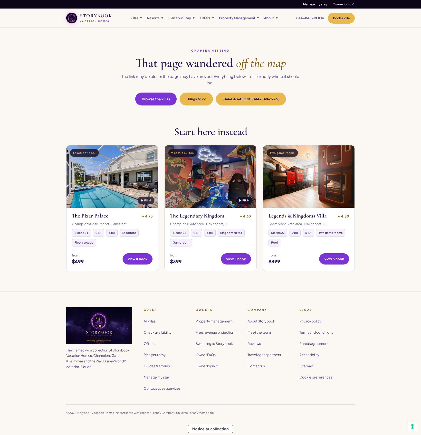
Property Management (239, 18)
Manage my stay (315, 4)
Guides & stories (157, 366)
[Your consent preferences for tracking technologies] (412, 426)
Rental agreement (313, 343)
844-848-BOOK (310, 18)
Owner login (344, 4)
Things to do (196, 99)
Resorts (155, 18)
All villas (149, 321)
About (271, 18)
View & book (137, 259)
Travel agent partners (264, 354)
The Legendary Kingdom (197, 215)
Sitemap (306, 366)
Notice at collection (210, 428)
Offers (207, 18)
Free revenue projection (215, 332)
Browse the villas (156, 99)
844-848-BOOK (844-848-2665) (250, 99)
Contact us (256, 366)
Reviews (254, 343)
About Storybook (261, 321)
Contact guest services (162, 388)
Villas (136, 18)
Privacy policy (310, 321)
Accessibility (309, 354)
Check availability (158, 332)
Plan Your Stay (181, 18)
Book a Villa (341, 18)
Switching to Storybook (214, 343)
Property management (214, 321)
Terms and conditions (316, 332)
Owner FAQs (206, 354)
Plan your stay (155, 354)
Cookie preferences (315, 377)
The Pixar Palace (90, 215)
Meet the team (259, 332)
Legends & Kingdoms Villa (297, 215)
